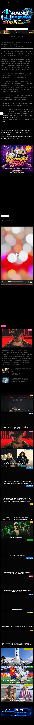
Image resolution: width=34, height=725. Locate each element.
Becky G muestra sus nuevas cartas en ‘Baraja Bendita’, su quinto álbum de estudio (21, 370)
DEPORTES (30, 666)
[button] (17, 254)
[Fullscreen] (31, 282)
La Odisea (17, 409)
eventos (31, 413)
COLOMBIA (23, 46)
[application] (17, 255)
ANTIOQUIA (30, 540)
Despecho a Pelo (17, 609)
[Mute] (28, 282)
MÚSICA (31, 431)
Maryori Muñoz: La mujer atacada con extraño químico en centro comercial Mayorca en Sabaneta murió (15, 132)
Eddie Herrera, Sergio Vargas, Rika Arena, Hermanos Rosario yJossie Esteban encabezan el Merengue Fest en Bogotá (17, 427)
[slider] (15, 281)
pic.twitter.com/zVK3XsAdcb (10, 117)
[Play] (3, 282)
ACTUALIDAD (30, 449)
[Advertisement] (17, 194)
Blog (32, 395)
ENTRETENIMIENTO (28, 648)
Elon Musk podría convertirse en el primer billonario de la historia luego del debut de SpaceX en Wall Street (17, 663)
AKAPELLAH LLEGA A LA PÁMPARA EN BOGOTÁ (17, 350)
